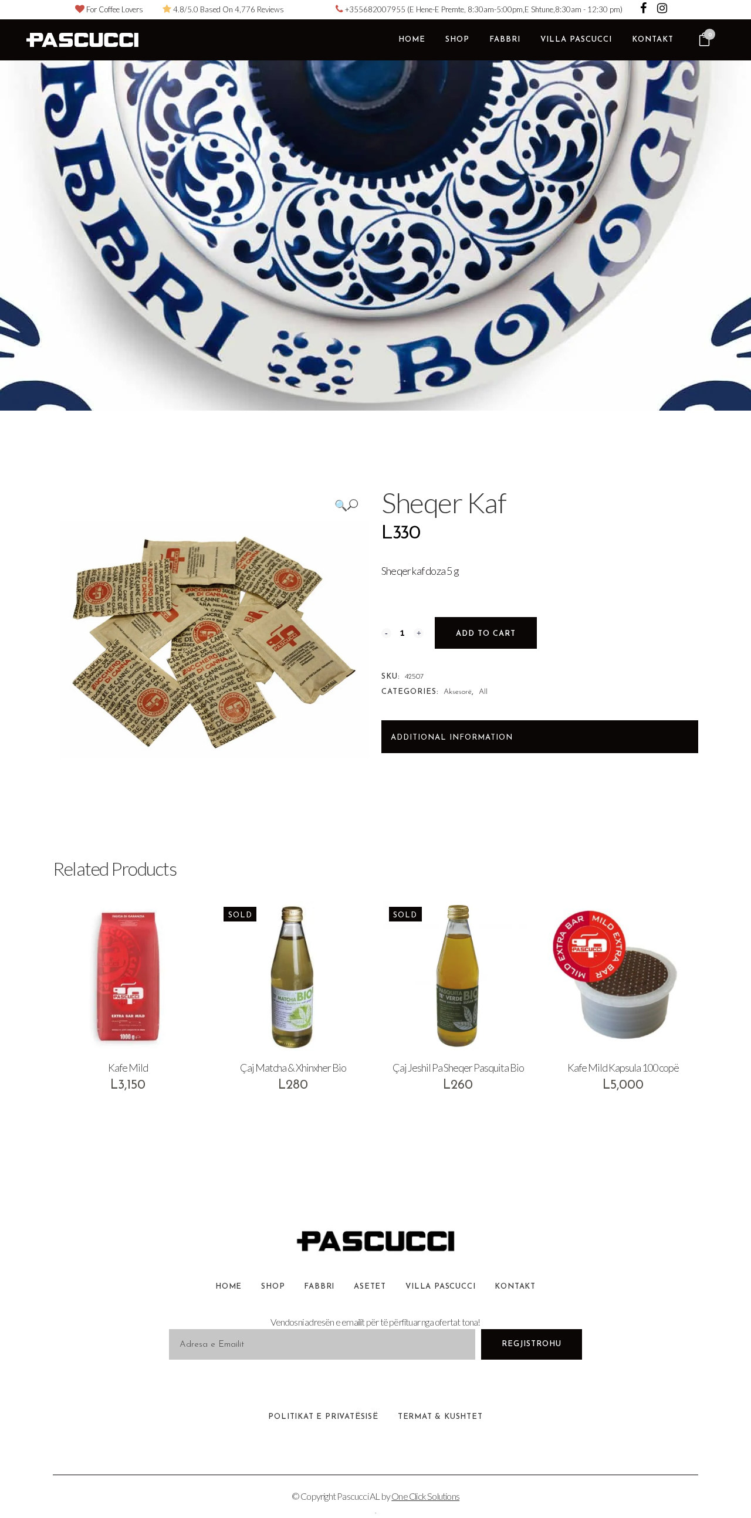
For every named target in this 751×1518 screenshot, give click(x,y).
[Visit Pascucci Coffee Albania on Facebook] (644, 9)
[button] (346, 505)
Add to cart (486, 634)
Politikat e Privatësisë (323, 1417)
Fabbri (319, 1286)
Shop (273, 1286)
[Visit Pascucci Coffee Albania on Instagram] (662, 9)
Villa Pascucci (440, 1286)
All (483, 692)
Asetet (370, 1286)
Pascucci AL (358, 1496)
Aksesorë (458, 692)
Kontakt (515, 1286)
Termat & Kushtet (440, 1417)
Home (228, 1286)
